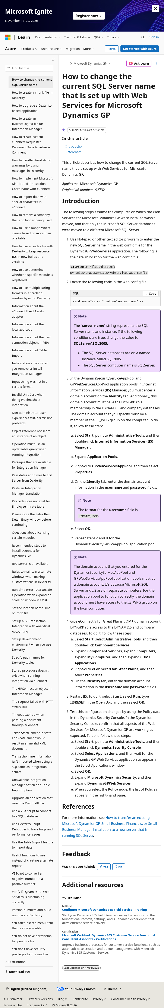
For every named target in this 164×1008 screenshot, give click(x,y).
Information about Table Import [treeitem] (29, 353)
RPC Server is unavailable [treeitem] (30, 564)
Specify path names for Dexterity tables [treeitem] (28, 660)
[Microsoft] (8, 37)
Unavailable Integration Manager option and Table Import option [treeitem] (31, 785)
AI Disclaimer (12, 999)
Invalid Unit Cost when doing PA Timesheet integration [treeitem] (28, 399)
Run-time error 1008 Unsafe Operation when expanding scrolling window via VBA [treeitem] (32, 595)
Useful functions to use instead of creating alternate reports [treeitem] (32, 860)
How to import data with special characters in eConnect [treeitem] (29, 202)
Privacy (98, 999)
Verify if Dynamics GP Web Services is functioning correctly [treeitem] (31, 897)
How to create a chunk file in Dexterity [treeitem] (32, 95)
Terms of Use (12, 1005)
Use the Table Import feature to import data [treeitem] (32, 845)
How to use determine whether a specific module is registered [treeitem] (32, 275)
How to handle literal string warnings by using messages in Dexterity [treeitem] (31, 165)
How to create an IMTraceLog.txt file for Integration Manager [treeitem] (27, 123)
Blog (61, 999)
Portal (111, 49)
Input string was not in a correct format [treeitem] (29, 384)
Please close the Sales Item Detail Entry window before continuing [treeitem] (31, 519)
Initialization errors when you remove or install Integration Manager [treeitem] (30, 368)
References (74, 152)
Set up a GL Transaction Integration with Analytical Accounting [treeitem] (31, 626)
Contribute (80, 999)
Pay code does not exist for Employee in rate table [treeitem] (31, 503)
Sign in (154, 37)
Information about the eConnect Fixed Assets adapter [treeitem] (28, 311)
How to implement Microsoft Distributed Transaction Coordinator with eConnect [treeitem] (32, 183)
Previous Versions (40, 999)
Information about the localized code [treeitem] (28, 327)
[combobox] (29, 68)
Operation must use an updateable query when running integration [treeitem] (29, 449)
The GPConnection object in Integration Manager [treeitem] (31, 691)
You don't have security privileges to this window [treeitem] (30, 951)
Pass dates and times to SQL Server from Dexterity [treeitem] (32, 477)
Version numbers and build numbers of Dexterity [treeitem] (31, 912)
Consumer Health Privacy (129, 999)
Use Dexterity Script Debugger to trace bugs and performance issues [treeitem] (32, 829)
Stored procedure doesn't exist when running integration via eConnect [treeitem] (30, 675)
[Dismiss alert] (155, 8)
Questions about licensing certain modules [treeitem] (31, 535)
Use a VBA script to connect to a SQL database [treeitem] (31, 813)
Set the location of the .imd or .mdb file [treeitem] (31, 610)
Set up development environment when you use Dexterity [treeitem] (31, 644)
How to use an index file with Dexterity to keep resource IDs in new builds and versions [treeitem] (32, 254)
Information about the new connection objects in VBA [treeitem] (31, 340)
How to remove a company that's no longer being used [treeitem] (32, 217)
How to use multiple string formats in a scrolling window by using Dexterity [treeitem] (31, 293)
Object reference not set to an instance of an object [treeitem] (31, 433)
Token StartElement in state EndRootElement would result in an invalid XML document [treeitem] (31, 741)
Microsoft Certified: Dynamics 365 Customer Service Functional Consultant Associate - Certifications (108, 937)
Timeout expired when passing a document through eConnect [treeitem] (28, 720)
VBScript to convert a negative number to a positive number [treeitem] (27, 878)
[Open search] (143, 37)
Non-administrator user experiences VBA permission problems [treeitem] (32, 418)
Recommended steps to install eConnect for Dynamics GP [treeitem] (29, 550)
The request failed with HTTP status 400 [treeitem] (32, 704)
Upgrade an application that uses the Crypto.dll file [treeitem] (32, 800)
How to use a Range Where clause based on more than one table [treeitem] (31, 233)
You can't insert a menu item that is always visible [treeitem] (32, 925)
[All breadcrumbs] (66, 63)
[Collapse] (53, 59)
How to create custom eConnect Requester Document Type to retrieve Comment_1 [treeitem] (31, 145)
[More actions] (157, 63)
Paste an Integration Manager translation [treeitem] (26, 490)
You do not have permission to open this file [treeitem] (32, 938)
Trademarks (35, 1005)
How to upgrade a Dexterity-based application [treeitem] (32, 108)
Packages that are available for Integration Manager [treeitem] (31, 464)
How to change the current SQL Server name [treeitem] (32, 82)
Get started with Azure (140, 49)
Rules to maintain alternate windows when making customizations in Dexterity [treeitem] (31, 576)
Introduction (74, 146)
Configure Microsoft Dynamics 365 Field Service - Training (104, 910)
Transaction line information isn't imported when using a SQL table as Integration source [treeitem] (32, 764)
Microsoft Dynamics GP (90, 63)
